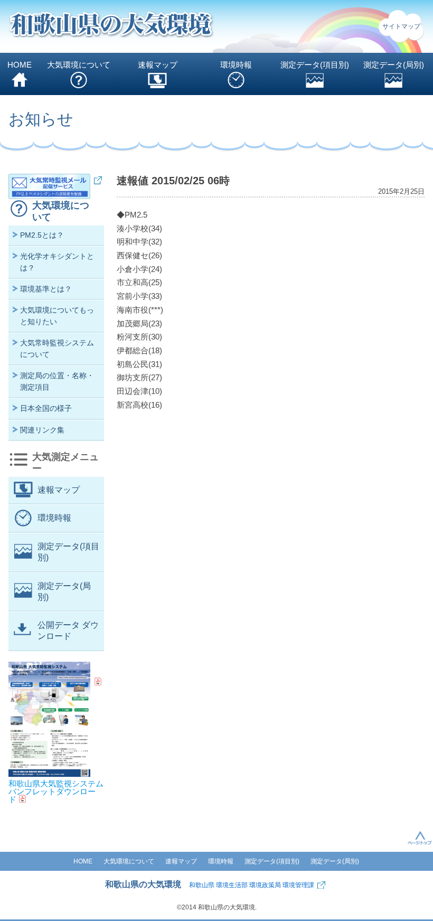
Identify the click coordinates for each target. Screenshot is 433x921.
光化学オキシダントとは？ (57, 261)
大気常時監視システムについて (57, 348)
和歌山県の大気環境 (143, 884)
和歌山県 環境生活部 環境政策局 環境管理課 (251, 885)
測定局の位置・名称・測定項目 (57, 381)
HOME (19, 64)
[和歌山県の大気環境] (111, 26)
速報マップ (157, 64)
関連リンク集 (42, 430)
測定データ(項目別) (314, 64)
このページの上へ (420, 837)
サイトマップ (401, 26)
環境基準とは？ (46, 289)
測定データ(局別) (393, 64)
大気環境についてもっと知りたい (57, 315)
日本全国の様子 (46, 408)
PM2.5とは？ (42, 235)
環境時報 (236, 64)
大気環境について (78, 64)
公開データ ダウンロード (68, 631)
